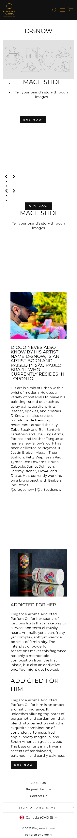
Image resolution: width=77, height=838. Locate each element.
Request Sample (38, 789)
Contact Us (38, 796)
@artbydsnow (49, 490)
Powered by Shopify (38, 834)
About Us (38, 783)
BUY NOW (32, 119)
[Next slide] (13, 176)
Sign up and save (37, 807)
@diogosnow (22, 490)
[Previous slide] (6, 176)
